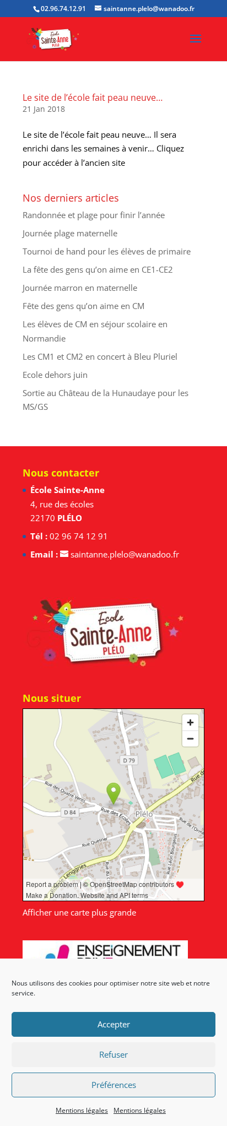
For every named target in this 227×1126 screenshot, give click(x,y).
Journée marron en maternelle (80, 287)
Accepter (114, 1024)
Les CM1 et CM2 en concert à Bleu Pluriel (100, 356)
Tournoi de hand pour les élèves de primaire (107, 251)
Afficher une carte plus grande (79, 912)
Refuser (113, 1054)
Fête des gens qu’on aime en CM (83, 305)
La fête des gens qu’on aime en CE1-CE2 (98, 269)
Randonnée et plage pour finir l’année (94, 214)
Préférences (113, 1084)
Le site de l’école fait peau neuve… (93, 97)
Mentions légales (82, 1110)
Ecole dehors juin (55, 374)
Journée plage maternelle (70, 233)
